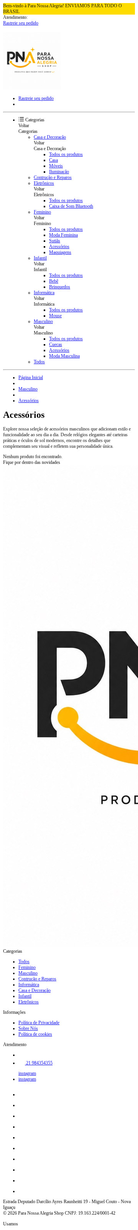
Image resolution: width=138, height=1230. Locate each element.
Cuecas (55, 344)
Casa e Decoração (50, 137)
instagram (27, 1073)
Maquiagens (60, 252)
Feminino (42, 212)
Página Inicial (30, 377)
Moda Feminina (63, 235)
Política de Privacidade (38, 1022)
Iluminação (59, 171)
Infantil (40, 258)
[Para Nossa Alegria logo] (32, 88)
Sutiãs (54, 240)
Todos (39, 361)
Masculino (43, 321)
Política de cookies (35, 1034)
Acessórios (59, 246)
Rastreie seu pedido (20, 23)
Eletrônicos (44, 183)
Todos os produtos (66, 154)
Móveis (56, 166)
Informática (44, 292)
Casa (53, 160)
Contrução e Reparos (53, 177)
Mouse (55, 315)
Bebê (53, 281)
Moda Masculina (64, 356)
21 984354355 (39, 1063)
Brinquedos (59, 287)
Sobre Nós (28, 1028)
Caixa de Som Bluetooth (71, 206)
